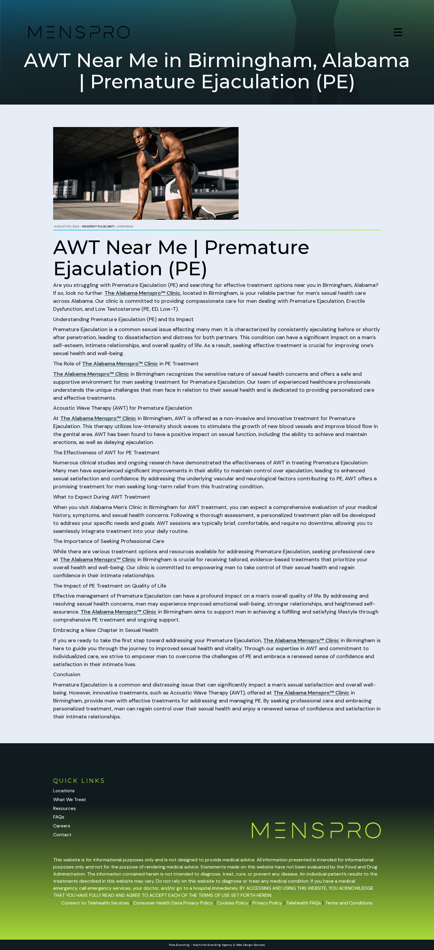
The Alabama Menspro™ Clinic (142, 293)
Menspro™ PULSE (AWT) (98, 226)
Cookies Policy (232, 903)
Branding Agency (219, 945)
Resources (64, 808)
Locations (64, 791)
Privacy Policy (267, 903)
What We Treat (69, 799)
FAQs (58, 817)
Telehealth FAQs (303, 903)
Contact (62, 835)
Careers (61, 826)
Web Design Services (250, 945)
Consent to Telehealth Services (95, 903)
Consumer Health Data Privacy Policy (173, 903)
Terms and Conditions (349, 903)
